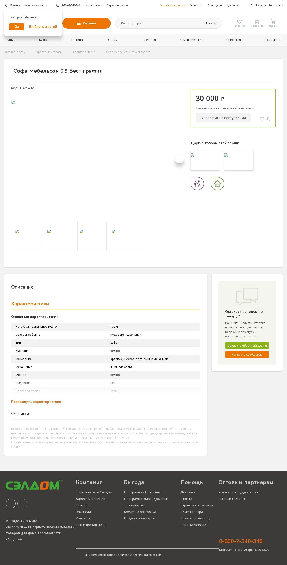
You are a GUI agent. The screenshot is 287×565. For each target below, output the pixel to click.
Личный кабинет (231, 498)
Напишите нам (93, 5)
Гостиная (77, 40)
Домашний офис (191, 40)
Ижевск (15, 5)
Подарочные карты (140, 518)
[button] (179, 158)
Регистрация (276, 5)
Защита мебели (193, 524)
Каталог (89, 23)
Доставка (232, 5)
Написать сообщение (247, 354)
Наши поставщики (91, 524)
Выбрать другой (43, 26)
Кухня (43, 40)
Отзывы (20, 414)
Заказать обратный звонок (248, 345)
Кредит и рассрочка (140, 511)
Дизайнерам (134, 505)
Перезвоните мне (118, 5)
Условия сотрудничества (238, 492)
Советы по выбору (195, 518)
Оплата (186, 498)
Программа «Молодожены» (146, 498)
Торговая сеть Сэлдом (94, 492)
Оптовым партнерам (172, 5)
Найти (210, 23)
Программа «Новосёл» (142, 492)
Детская (150, 40)
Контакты (83, 518)
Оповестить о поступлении (223, 117)
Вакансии (83, 511)
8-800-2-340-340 (70, 5)
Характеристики (30, 304)
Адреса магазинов (35, 5)
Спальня (114, 40)
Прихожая (233, 40)
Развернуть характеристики (36, 402)
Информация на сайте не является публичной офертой (123, 555)
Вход (259, 5)
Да (16, 26)
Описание (22, 287)
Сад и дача (272, 40)
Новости (83, 505)
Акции (11, 40)
